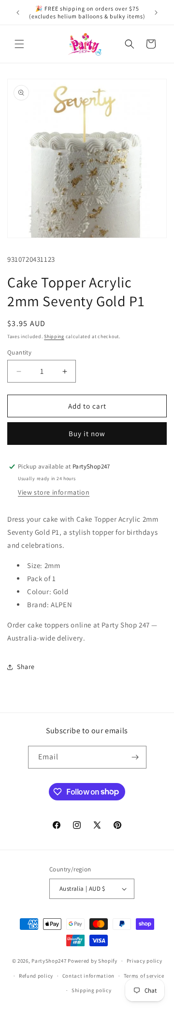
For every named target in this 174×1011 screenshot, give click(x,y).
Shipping (54, 336)
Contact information (88, 975)
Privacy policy (144, 960)
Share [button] (26, 666)
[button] (19, 44)
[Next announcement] (156, 12)
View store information (53, 492)
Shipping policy (92, 990)
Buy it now (87, 433)
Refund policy (36, 975)
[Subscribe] (135, 757)
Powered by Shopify (92, 960)
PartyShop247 (48, 960)
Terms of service (144, 975)
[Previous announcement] (18, 12)
